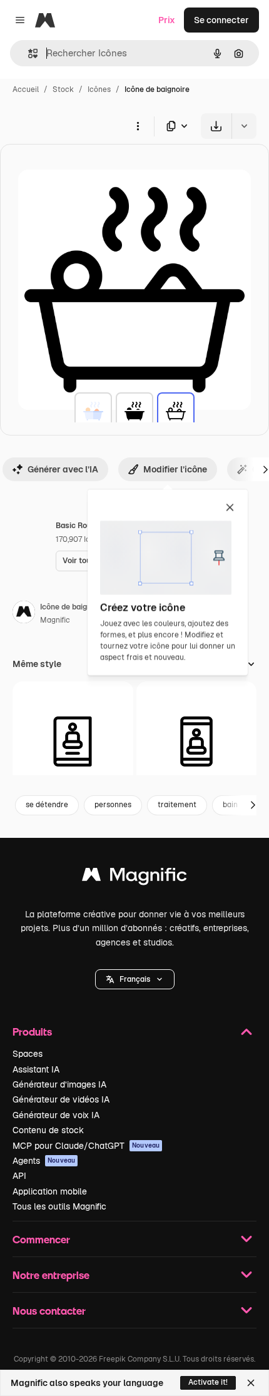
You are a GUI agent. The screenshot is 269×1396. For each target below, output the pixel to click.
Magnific (55, 620)
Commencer (41, 1239)
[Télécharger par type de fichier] (177, 126)
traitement (177, 805)
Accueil (26, 89)
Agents (44, 1160)
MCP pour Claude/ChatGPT (86, 1145)
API (19, 1175)
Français (134, 979)
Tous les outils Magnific (59, 1206)
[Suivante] (252, 805)
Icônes (99, 89)
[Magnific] (134, 877)
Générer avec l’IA (63, 469)
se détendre (47, 805)
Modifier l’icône (175, 469)
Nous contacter (49, 1310)
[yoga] (73, 741)
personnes (112, 805)
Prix (166, 20)
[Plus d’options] (137, 125)
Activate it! (208, 1382)
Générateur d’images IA (59, 1084)
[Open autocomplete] (28, 53)
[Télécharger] (216, 126)
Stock (63, 89)
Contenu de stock (48, 1130)
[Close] (250, 1382)
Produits (32, 1031)
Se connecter (221, 20)
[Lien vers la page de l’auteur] (24, 614)
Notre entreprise (51, 1274)
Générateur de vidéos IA (61, 1099)
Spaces (28, 1053)
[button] (135, 979)
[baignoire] (93, 411)
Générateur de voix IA (56, 1115)
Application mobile (50, 1191)
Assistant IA (36, 1069)
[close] (230, 508)
